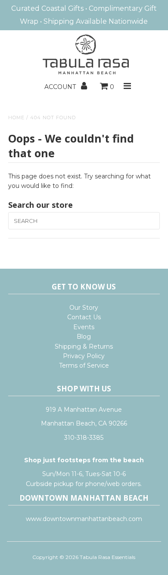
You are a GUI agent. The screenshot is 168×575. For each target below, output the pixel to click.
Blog (84, 336)
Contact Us (84, 317)
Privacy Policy (84, 356)
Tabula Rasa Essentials (107, 557)
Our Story (83, 307)
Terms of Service (84, 365)
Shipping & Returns (84, 346)
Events (83, 327)
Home (16, 117)
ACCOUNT (61, 87)
